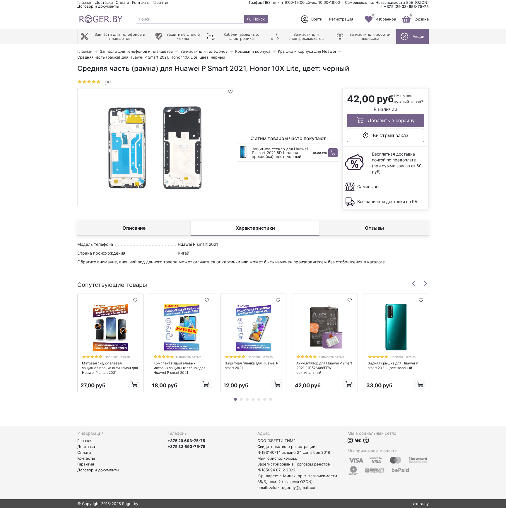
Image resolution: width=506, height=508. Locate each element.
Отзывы (374, 228)
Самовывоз (368, 186)
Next (425, 283)
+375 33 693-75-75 (186, 446)
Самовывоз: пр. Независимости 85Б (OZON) (387, 2)
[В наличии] (333, 152)
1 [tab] (235, 399)
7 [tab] (270, 399)
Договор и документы (98, 6)
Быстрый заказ (389, 135)
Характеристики (255, 228)
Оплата (122, 2)
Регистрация (341, 19)
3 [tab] (247, 399)
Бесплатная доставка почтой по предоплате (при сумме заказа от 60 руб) (397, 162)
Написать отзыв (117, 357)
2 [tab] (241, 399)
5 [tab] (259, 399)
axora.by (421, 503)
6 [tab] (265, 399)
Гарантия (161, 2)
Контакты (141, 2)
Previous (414, 283)
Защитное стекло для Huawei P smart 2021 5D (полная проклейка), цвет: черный (280, 152)
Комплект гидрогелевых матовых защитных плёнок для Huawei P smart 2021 (179, 368)
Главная (84, 2)
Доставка (104, 2)
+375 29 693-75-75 (186, 440)
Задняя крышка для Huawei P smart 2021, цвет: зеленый (393, 365)
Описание (134, 228)
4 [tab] (253, 399)
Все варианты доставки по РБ (387, 201)
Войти (316, 19)
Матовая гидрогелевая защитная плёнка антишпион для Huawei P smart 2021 (110, 368)
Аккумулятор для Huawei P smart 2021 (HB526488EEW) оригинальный (324, 368)
